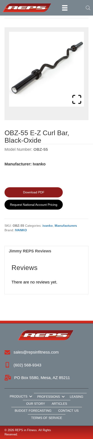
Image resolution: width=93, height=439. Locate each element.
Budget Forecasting (33, 410)
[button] (30, 396)
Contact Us (68, 410)
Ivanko (39, 164)
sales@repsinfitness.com (36, 352)
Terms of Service (46, 418)
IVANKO (21, 230)
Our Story (35, 403)
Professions (48, 396)
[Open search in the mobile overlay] (87, 8)
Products (18, 396)
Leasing (76, 396)
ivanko (47, 225)
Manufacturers (66, 225)
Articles (59, 403)
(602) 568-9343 (27, 365)
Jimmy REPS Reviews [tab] (30, 251)
